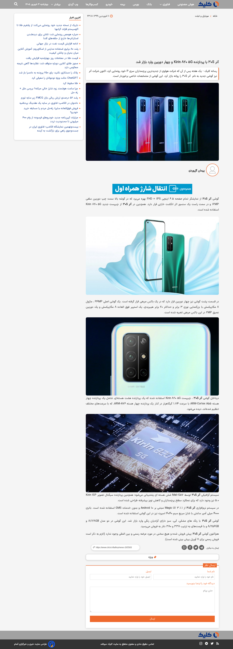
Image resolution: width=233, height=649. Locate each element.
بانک (149, 4)
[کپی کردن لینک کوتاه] (114, 547)
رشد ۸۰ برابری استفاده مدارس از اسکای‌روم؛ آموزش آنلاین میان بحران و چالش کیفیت (48, 51)
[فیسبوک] (190, 548)
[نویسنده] (212, 171)
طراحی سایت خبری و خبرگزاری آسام (30, 644)
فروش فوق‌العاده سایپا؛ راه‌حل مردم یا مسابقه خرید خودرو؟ (51, 110)
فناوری (166, 4)
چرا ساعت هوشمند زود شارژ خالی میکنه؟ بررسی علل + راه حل (49, 91)
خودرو (109, 4)
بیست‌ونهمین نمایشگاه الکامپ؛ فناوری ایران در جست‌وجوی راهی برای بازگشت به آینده (53, 129)
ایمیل (148, 571)
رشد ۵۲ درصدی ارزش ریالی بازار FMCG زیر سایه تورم (49, 98)
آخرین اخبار (75, 17)
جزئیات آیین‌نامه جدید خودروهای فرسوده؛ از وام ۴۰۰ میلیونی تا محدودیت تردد (50, 120)
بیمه (122, 4)
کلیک (110, 644)
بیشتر (57, 4)
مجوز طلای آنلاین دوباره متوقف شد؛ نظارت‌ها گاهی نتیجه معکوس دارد (47, 65)
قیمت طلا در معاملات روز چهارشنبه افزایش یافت (52, 58)
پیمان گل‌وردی (197, 171)
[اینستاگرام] (200, 644)
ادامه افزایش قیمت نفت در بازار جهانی (57, 44)
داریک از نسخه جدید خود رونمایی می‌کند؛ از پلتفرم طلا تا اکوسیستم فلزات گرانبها (47, 27)
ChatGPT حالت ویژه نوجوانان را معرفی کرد (55, 78)
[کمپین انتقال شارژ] (152, 189)
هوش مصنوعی (186, 4)
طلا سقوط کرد (70, 83)
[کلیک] (208, 4)
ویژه (151, 557)
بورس (136, 4)
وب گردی (73, 4)
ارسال (152, 619)
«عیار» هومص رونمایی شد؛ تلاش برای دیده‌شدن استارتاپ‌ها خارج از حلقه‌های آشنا (52, 36)
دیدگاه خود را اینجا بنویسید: (200, 583)
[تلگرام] (201, 548)
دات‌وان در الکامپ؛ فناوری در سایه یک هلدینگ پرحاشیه (48, 103)
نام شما (211, 571)
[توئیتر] (195, 548)
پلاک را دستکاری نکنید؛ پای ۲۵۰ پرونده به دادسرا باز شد (48, 73)
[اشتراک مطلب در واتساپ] (184, 547)
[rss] (217, 644)
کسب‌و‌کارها (92, 4)
